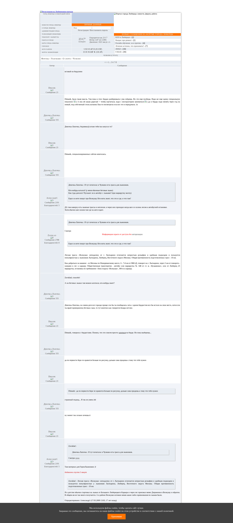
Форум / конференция (50, 52)
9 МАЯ (118, 52)
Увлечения (56, 58)
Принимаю (116, 516)
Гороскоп (45, 46)
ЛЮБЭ (118, 49)
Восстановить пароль (99, 30)
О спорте (67, 58)
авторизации (137, 234)
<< (105, 62)
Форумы (45, 58)
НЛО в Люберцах (123, 37)
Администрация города (51, 31)
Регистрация (83, 30)
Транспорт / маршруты (50, 37)
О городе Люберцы (48, 28)
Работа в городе (48, 40)
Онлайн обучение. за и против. (128, 43)
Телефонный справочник (51, 34)
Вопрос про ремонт (123, 40)
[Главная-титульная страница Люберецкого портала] (56, 19)
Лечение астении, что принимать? (129, 46)
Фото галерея (47, 49)
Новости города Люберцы (51, 25)
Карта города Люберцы (50, 43)
